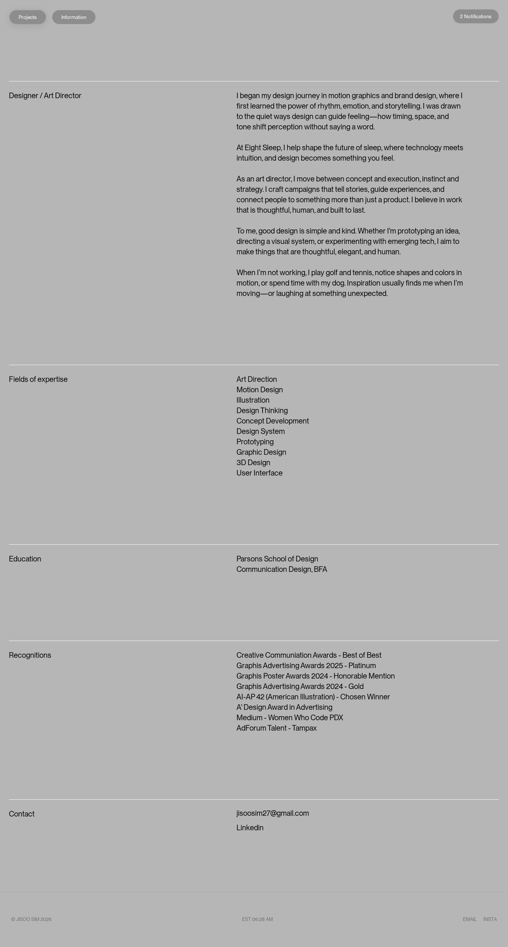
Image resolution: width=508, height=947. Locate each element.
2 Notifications (476, 16)
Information (73, 17)
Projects (28, 17)
